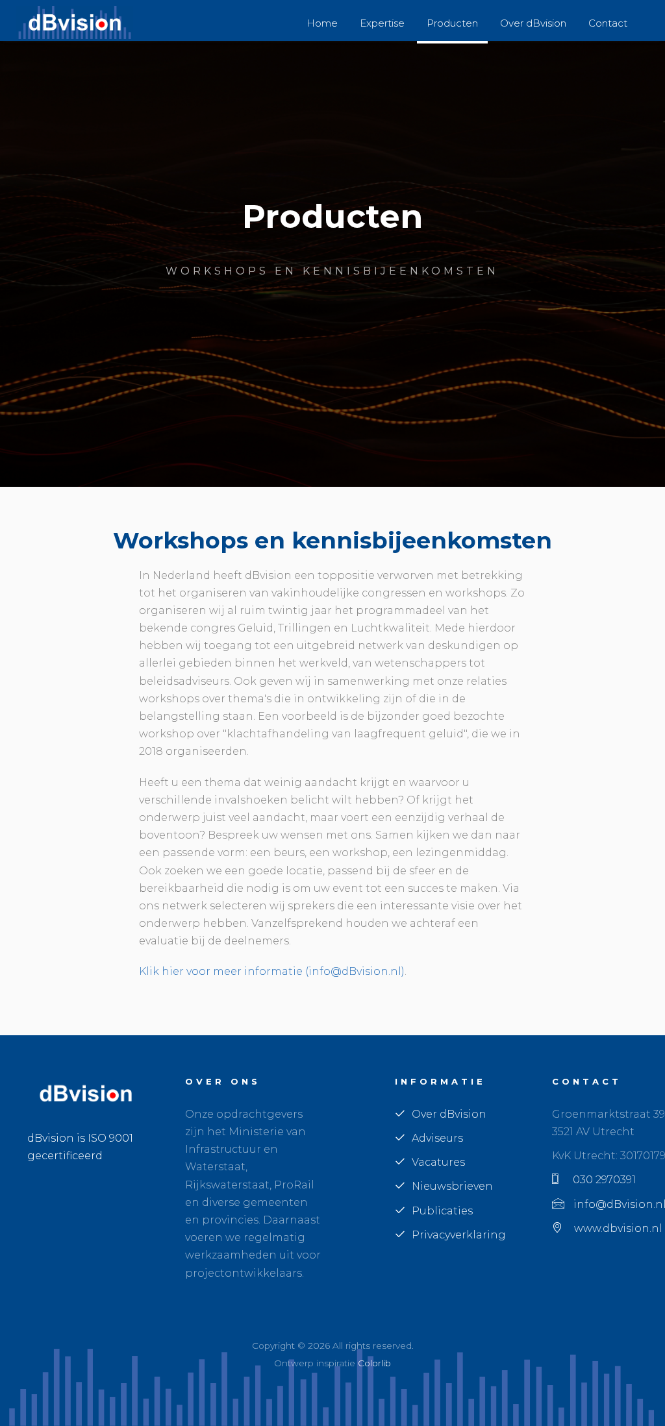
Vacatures (438, 1162)
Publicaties (442, 1211)
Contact (607, 23)
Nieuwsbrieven (452, 1186)
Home (322, 23)
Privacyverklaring (459, 1235)
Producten (452, 23)
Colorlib (374, 1363)
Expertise (382, 23)
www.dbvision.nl (615, 1228)
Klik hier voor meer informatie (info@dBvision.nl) (272, 971)
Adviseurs (437, 1138)
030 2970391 (600, 1180)
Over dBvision (533, 23)
